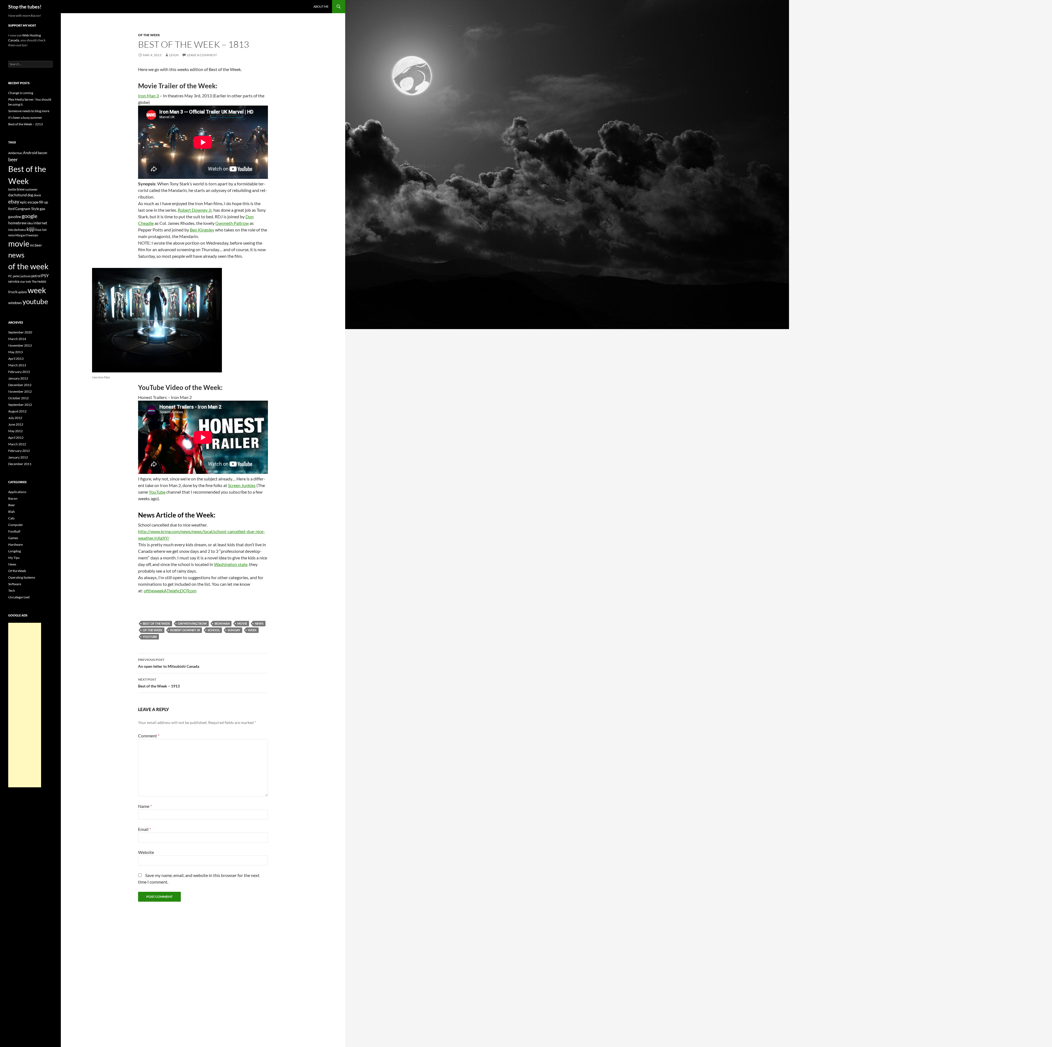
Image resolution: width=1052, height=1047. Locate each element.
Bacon (13, 498)
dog (30, 195)
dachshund (17, 195)
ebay (13, 202)
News (12, 564)
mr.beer (36, 245)
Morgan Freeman (26, 235)
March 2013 (17, 365)
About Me (320, 6)
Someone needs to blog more (28, 111)
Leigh (174, 55)
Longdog (14, 551)
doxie (37, 195)
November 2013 (20, 345)
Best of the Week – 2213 (25, 124)
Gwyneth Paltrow (232, 223)
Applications (17, 492)
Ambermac (15, 153)
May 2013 (15, 352)
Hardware (15, 544)
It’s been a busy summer (25, 117)
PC (10, 276)
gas (42, 208)
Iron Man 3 (148, 95)
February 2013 (19, 372)
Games (13, 538)
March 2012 (17, 444)
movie (242, 623)
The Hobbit (39, 281)
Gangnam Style (27, 208)
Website (146, 852)
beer (13, 159)
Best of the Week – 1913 (159, 682)
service (13, 281)
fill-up (43, 202)
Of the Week (149, 35)
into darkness (17, 229)
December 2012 (20, 385)
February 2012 (19, 451)
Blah (11, 512)
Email (144, 829)
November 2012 (20, 391)
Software (14, 584)
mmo (11, 235)
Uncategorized (19, 597)
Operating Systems (21, 577)
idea (30, 223)
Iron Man (222, 623)
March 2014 (17, 339)
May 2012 (15, 431)
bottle (12, 189)
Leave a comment (202, 55)
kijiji (31, 229)
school (214, 630)
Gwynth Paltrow (192, 623)
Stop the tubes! (24, 7)
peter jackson (22, 276)
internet (40, 222)
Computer (15, 525)
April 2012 (16, 437)
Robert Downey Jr (195, 210)
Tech (11, 590)
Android (30, 152)
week (252, 630)
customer (31, 189)
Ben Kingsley (202, 229)
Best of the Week (156, 623)
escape (33, 202)
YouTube (157, 491)
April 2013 (16, 358)
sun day (234, 630)
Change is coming (20, 93)
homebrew (17, 222)
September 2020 (20, 332)
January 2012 (18, 457)
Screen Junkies (242, 485)
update (22, 292)
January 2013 (18, 378)
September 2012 (20, 405)
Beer (11, 505)
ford (11, 208)
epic (23, 202)
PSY (45, 275)
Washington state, (231, 564)
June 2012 (15, 424)
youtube (150, 636)
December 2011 (20, 464)
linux (38, 229)
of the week (152, 630)
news (259, 623)
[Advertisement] (24, 705)
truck (12, 291)
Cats (11, 518)
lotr (44, 229)
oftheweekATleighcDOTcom (170, 590)
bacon (42, 153)
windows (15, 303)
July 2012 (15, 418)
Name (145, 806)
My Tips (13, 558)
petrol (36, 276)
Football (14, 531)
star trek (25, 281)
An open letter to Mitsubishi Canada (168, 663)
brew (21, 189)
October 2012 (18, 398)
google (29, 216)
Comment (148, 735)
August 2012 (17, 411)
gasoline (14, 216)
